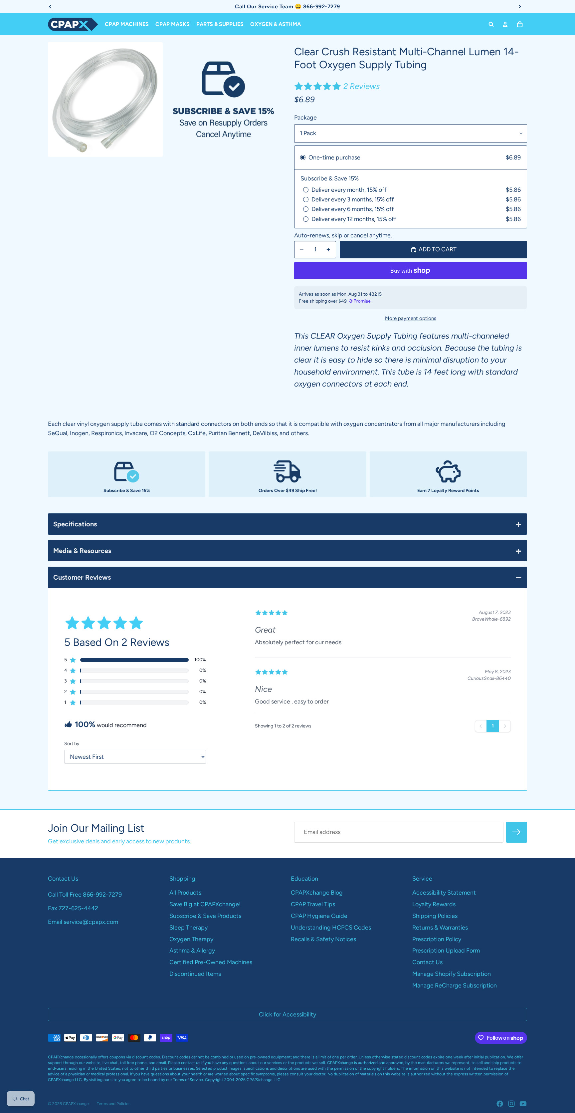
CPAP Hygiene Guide (319, 916)
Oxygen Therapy (191, 939)
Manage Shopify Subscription (451, 973)
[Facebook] (500, 1104)
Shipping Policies (435, 916)
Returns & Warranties (440, 927)
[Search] (491, 24)
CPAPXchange (76, 1103)
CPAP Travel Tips (313, 904)
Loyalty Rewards (434, 904)
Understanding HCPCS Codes (331, 927)
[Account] (505, 24)
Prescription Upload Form (446, 950)
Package (305, 117)
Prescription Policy (436, 939)
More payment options (410, 318)
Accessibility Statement (444, 892)
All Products (185, 892)
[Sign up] (516, 832)
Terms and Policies (113, 1103)
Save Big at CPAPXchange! (205, 904)
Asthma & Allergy (192, 950)
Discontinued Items (195, 973)
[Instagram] (511, 1104)
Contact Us (427, 962)
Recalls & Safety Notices (323, 939)
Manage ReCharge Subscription (454, 985)
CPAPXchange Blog (317, 892)
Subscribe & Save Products (205, 916)
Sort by (71, 743)
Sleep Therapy (188, 927)
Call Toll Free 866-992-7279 (85, 894)
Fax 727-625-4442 (73, 908)
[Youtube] (523, 1104)
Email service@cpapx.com (83, 922)
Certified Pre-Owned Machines (210, 962)
